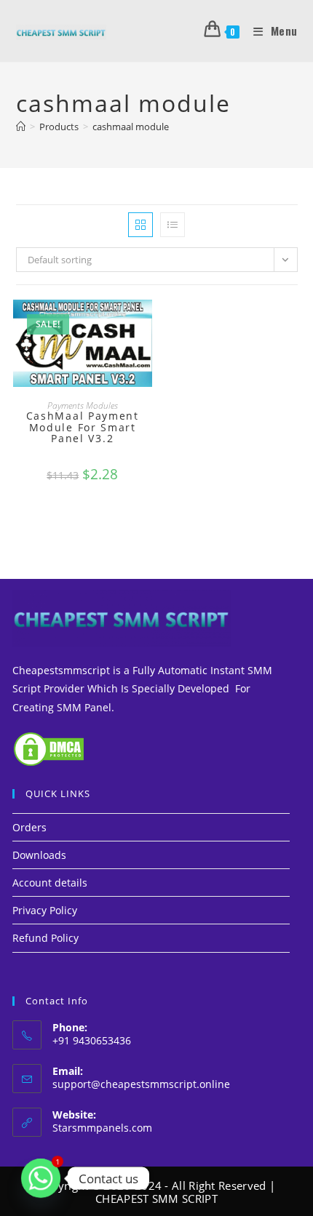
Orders (29, 827)
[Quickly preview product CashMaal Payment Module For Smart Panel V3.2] (144, 325)
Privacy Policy (44, 910)
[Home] (20, 126)
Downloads (39, 855)
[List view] (172, 224)
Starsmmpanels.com (102, 1128)
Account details (49, 882)
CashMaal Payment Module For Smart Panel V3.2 (82, 427)
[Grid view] (140, 224)
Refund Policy (45, 938)
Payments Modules (82, 405)
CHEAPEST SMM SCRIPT (156, 1198)
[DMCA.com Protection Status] (48, 747)
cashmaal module (130, 126)
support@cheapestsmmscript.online (141, 1084)
